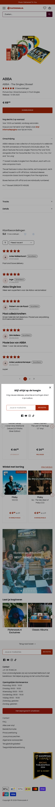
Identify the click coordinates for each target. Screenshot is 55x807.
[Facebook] (22, 415)
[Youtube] (26, 415)
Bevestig (42, 407)
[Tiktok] (33, 415)
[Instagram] (30, 415)
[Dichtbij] (50, 387)
